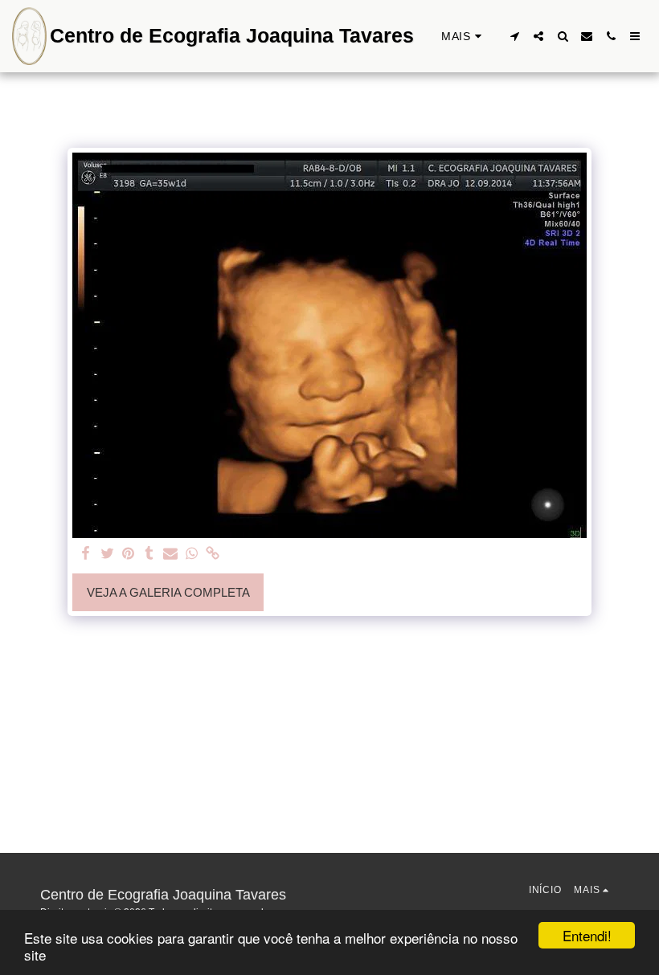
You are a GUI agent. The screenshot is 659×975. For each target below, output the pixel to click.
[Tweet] (107, 554)
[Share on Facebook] (86, 554)
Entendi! (587, 935)
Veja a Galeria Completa (168, 592)
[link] (212, 554)
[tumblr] (149, 554)
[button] (514, 36)
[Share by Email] (170, 554)
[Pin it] (128, 554)
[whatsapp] (191, 554)
